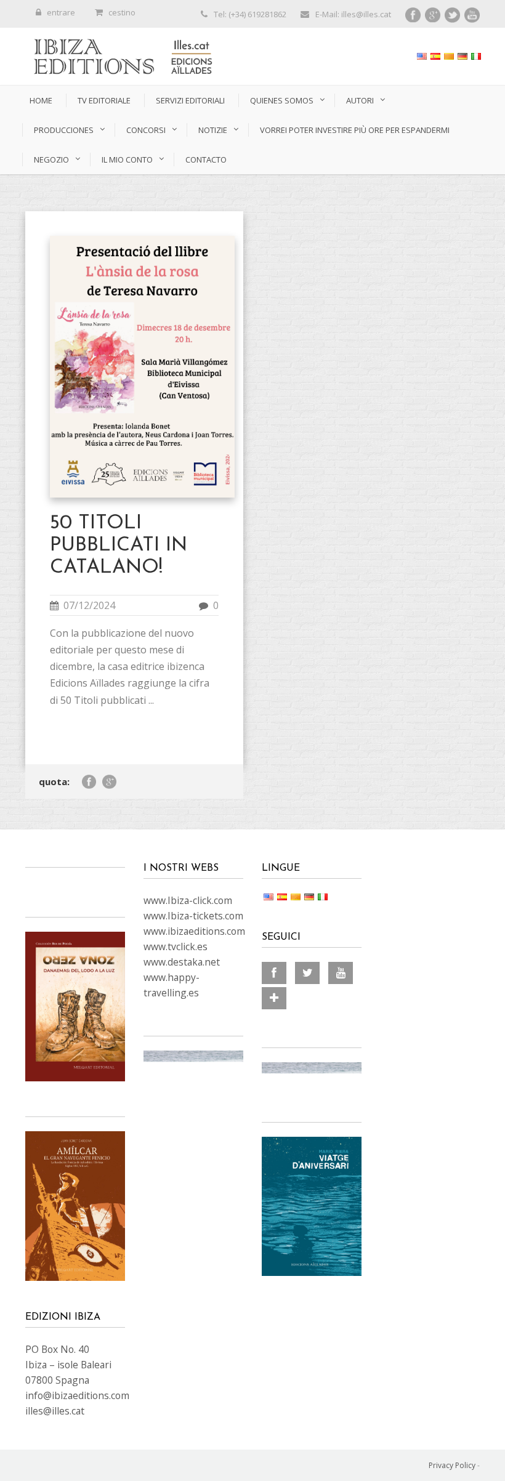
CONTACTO (206, 159)
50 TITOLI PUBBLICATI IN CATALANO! (118, 546)
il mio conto (127, 159)
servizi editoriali (190, 100)
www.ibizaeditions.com (194, 931)
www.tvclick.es (175, 946)
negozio (51, 159)
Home (41, 100)
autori (360, 100)
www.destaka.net (181, 962)
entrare (61, 12)
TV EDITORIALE (104, 100)
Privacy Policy (452, 1465)
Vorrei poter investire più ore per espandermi (355, 129)
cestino (121, 12)
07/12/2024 (89, 605)
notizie (212, 129)
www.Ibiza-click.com (187, 900)
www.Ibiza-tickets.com (193, 915)
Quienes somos (281, 100)
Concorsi (146, 129)
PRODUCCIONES (64, 129)
